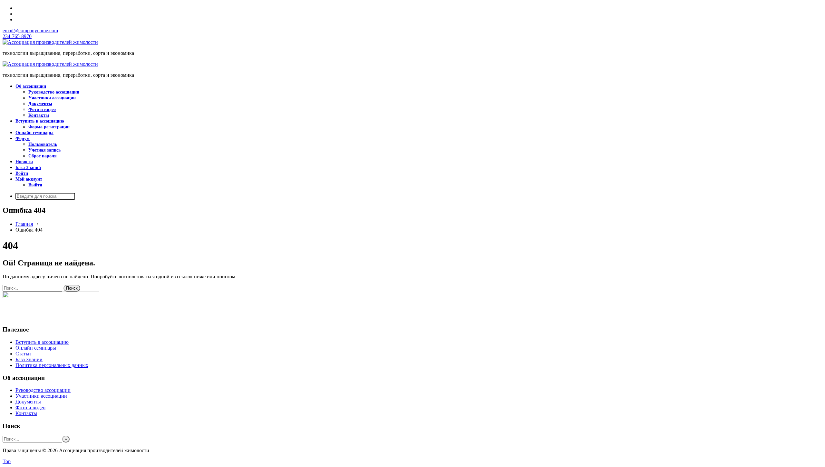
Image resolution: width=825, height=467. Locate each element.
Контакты (38, 115)
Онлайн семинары (34, 132)
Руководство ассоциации (53, 92)
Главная (24, 224)
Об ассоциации (30, 86)
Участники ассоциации (52, 97)
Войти (21, 173)
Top (7, 461)
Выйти (35, 185)
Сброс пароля (42, 156)
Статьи (23, 353)
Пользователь (42, 144)
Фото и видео (42, 109)
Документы (40, 103)
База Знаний (28, 167)
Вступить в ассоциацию (39, 121)
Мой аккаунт (28, 179)
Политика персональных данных (51, 365)
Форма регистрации (49, 126)
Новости (24, 161)
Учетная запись (44, 150)
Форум (22, 138)
